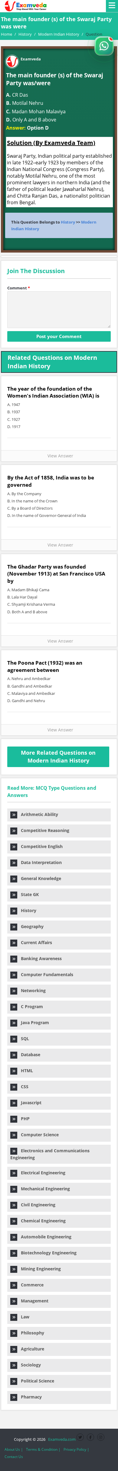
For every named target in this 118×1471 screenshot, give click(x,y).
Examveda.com (61, 1439)
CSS (22, 1086)
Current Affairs (34, 942)
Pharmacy (29, 1397)
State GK (28, 894)
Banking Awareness (39, 958)
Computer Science (38, 1134)
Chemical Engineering (41, 1221)
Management (32, 1301)
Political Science (35, 1381)
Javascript (29, 1102)
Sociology (29, 1365)
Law (23, 1317)
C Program (30, 1006)
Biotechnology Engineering (47, 1253)
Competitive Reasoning (43, 830)
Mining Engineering (39, 1269)
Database (28, 1054)
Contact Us (14, 1456)
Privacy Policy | (76, 1449)
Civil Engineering (36, 1205)
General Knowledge (39, 878)
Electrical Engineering (41, 1173)
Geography (30, 926)
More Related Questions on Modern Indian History (58, 756)
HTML (25, 1070)
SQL (23, 1038)
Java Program (33, 1022)
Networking (31, 990)
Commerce (30, 1285)
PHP (23, 1118)
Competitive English (40, 846)
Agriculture (30, 1349)
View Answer (59, 456)
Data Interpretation (39, 862)
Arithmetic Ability (37, 814)
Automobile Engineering (44, 1237)
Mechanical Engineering (43, 1189)
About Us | (14, 1449)
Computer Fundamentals (45, 974)
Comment (18, 288)
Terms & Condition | (43, 1449)
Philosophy (30, 1333)
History (68, 222)
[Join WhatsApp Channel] (104, 46)
